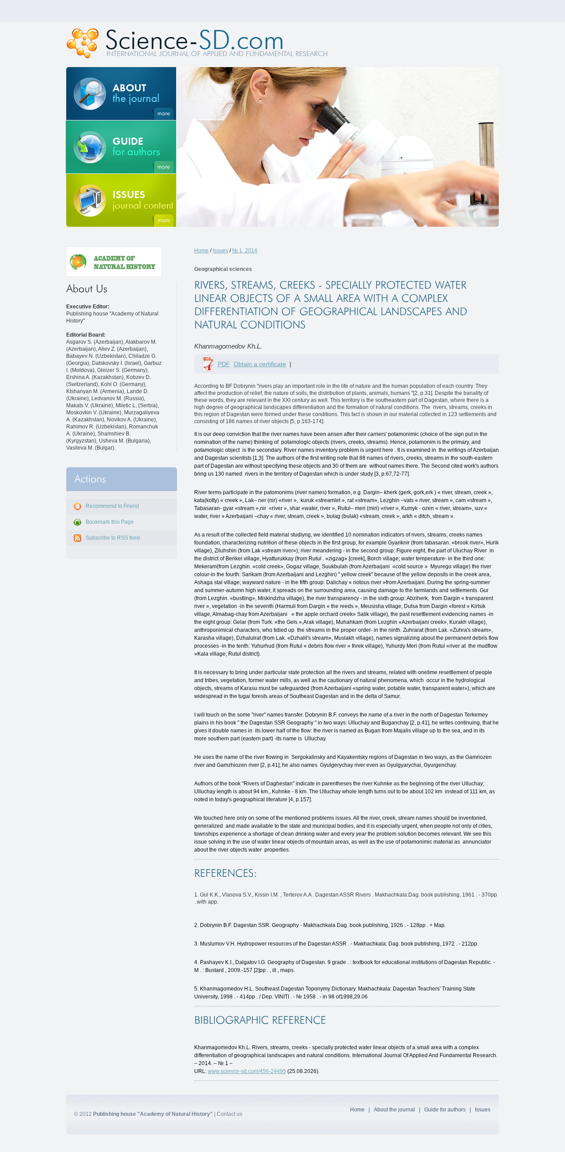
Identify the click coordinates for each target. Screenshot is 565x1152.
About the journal (394, 1110)
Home (201, 251)
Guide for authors (445, 1110)
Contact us (229, 1114)
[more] (121, 93)
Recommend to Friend (112, 506)
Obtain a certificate (260, 364)
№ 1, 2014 (244, 251)
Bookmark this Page (110, 522)
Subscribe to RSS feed (113, 538)
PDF (224, 364)
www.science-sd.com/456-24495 (247, 1071)
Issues (220, 251)
